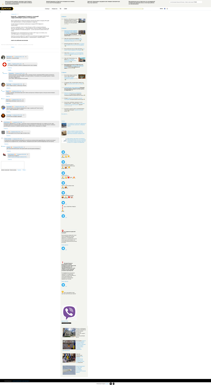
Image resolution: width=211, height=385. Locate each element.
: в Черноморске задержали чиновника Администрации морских (73, 94)
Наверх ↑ (13, 47)
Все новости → (65, 114)
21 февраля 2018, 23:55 (18, 147)
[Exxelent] (3, 146)
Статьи (47, 8)
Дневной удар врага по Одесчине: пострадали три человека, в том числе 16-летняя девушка (60, 2)
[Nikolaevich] (3, 59)
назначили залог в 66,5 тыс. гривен (75, 83)
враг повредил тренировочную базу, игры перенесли (70, 60)
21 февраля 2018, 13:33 (20, 73)
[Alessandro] (5, 73)
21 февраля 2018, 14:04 (19, 106)
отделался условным (78, 109)
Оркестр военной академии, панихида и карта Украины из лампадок (71, 32)
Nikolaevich (9, 56)
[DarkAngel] (3, 86)
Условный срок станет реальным (72, 87)
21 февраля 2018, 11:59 (19, 56)
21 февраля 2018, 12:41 (16, 91)
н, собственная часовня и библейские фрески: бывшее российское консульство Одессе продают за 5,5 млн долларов (71, 22)
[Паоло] (3, 98)
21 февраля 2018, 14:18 (17, 115)
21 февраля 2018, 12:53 (16, 99)
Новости (54, 8)
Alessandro (11, 73)
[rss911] (4, 66)
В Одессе (66, 98)
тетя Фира (9, 115)
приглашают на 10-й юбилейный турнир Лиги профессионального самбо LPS (73, 53)
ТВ (60, 8)
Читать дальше (65, 244)
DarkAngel (9, 84)
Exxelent (9, 147)
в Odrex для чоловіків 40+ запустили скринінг (74, 104)
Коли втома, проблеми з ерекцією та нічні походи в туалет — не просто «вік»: (73, 103)
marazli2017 (9, 106)
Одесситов (66, 52)
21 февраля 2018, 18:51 (17, 138)
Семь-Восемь (7, 122)
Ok (110, 383)
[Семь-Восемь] (2, 121)
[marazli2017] (3, 109)
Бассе (65, 19)
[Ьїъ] (3, 134)
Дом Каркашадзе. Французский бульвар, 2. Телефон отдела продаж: (183, 2)
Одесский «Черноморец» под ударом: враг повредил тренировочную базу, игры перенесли (103, 2)
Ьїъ (7, 131)
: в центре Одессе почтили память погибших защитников (71, 34)
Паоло (7, 99)
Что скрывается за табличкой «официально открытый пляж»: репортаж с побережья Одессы (76, 125)
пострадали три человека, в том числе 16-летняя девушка (74, 44)
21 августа (64, 72)
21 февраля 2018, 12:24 (17, 84)
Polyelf (7, 91)
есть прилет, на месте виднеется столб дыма (74, 49)
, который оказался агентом (76, 99)
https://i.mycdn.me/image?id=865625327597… (17, 156)
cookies (107, 383)
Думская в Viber (65, 321)
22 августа (64, 28)
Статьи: (63, 121)
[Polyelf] (3, 91)
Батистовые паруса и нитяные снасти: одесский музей (70, 75)
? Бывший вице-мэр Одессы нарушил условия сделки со (74, 89)
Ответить (8, 60)
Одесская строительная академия (71, 38)
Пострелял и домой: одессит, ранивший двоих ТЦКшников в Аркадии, (74, 109)
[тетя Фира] (3, 117)
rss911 (9, 63)
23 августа (64, 16)
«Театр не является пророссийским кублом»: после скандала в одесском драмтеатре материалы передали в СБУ (75, 132)
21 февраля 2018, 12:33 (16, 63)
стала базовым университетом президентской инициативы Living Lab (73, 39)
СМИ (65, 8)
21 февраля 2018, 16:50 (17, 122)
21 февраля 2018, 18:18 (15, 131)
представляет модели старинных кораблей (69, 78)
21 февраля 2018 (13, 14)
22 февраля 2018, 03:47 (21, 154)
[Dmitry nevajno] (2, 139)
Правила (19, 170)
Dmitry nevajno (8, 138)
